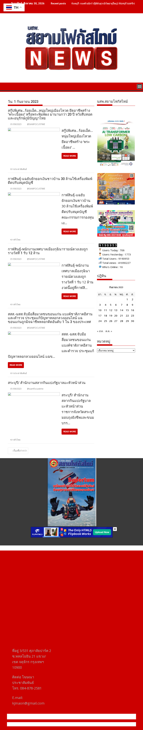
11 (105, 310)
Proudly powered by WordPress (48, 724)
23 (132, 315)
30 (132, 321)
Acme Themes (105, 724)
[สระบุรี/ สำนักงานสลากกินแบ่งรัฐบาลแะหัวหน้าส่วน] (34, 394)
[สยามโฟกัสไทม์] (11, 86)
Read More (69, 156)
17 (99, 315)
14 (121, 310)
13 (115, 310)
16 (132, 310)
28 (121, 321)
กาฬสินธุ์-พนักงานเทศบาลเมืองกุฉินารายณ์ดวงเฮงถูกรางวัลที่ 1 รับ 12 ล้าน (48, 251)
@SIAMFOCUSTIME (36, 124)
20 (115, 315)
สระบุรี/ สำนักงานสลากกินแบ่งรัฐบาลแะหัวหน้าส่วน (46, 383)
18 (105, 315)
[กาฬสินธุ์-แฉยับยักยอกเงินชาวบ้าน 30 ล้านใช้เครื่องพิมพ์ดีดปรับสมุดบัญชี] (34, 194)
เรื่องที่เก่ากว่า (20, 450)
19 (110, 315)
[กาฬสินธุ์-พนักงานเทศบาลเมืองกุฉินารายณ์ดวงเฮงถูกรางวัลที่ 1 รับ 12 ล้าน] (34, 264)
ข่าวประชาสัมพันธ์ (18, 169)
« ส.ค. (100, 331)
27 (115, 321)
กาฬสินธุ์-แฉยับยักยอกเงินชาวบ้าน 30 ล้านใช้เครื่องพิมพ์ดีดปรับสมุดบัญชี (50, 181)
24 (99, 321)
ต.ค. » (109, 331)
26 (110, 321)
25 (105, 321)
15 (127, 310)
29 (127, 321)
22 (127, 315)
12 (110, 310)
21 (121, 315)
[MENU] (139, 86)
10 (99, 310)
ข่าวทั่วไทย (15, 239)
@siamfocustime (35, 388)
